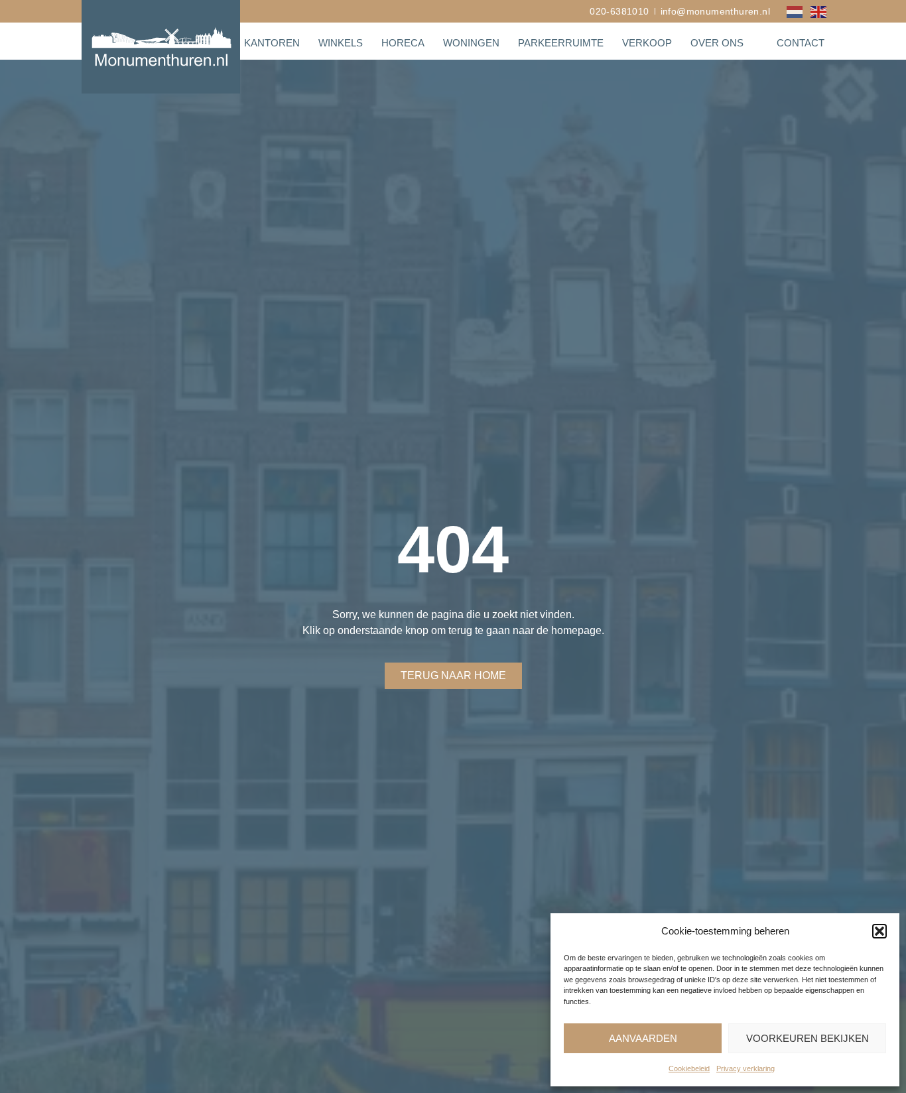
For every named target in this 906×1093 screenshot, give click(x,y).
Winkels (340, 42)
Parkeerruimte (561, 42)
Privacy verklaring (745, 1068)
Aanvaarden (643, 1038)
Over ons (717, 42)
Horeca (402, 42)
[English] (819, 11)
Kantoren (272, 42)
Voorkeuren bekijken (807, 1038)
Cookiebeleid (689, 1068)
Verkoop (647, 42)
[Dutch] (795, 11)
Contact (800, 42)
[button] (879, 931)
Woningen (471, 42)
